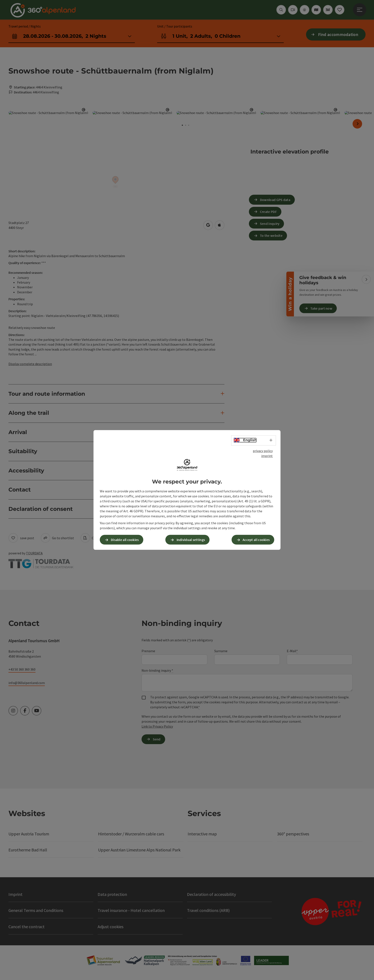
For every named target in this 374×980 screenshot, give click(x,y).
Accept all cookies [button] (256, 539)
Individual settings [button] (191, 539)
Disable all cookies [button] (125, 539)
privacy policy (263, 451)
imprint (267, 456)
